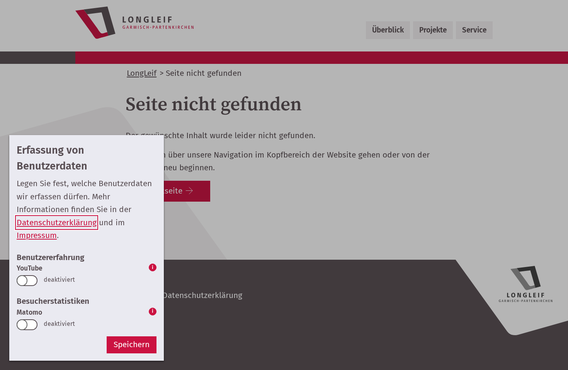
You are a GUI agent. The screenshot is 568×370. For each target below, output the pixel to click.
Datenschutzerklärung (57, 223)
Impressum (37, 235)
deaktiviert (59, 279)
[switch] (27, 280)
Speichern (132, 344)
